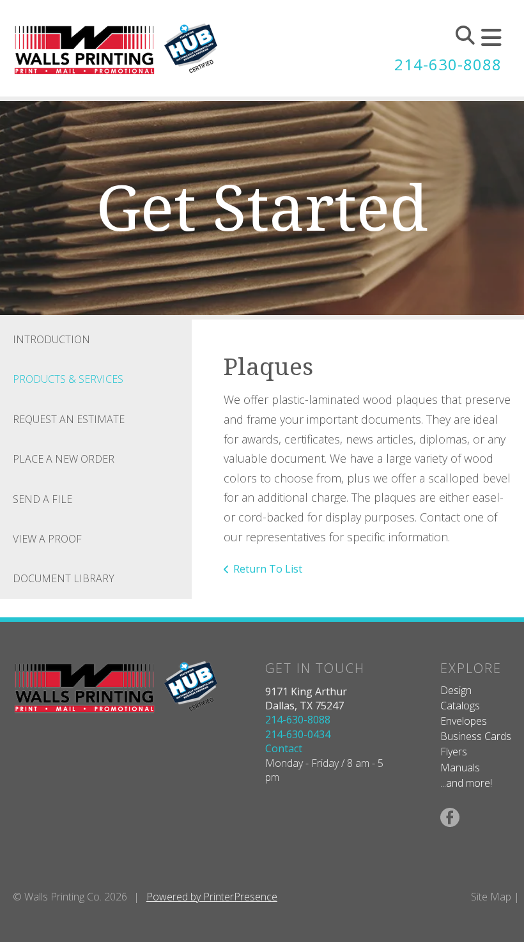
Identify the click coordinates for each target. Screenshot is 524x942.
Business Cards (475, 736)
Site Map (491, 897)
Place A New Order (63, 459)
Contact (283, 748)
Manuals (460, 768)
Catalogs (460, 706)
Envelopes (463, 721)
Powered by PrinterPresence (211, 897)
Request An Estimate (69, 419)
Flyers (453, 752)
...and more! (466, 783)
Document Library (63, 578)
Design (456, 690)
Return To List (267, 569)
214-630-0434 (297, 734)
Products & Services (68, 379)
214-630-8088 (448, 64)
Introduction (51, 339)
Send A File (42, 499)
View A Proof (47, 539)
